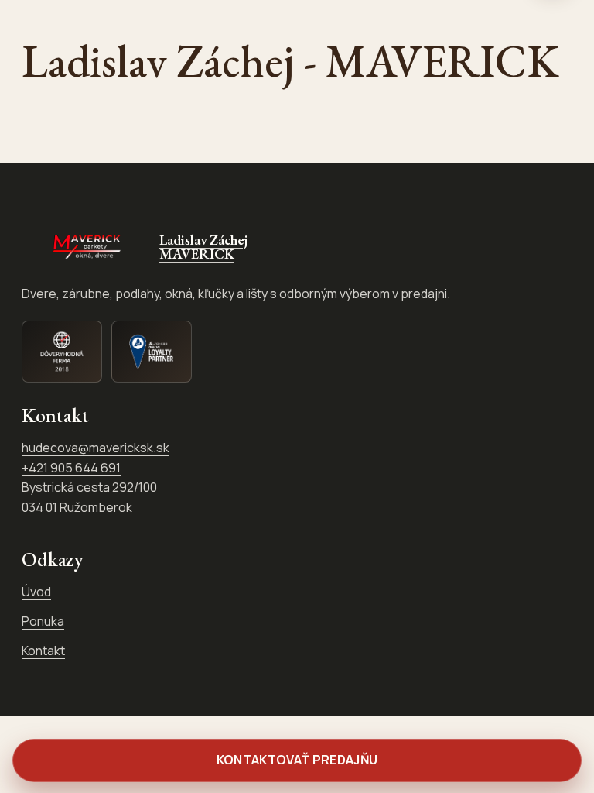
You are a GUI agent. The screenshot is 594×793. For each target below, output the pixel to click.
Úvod (36, 591)
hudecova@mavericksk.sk (95, 447)
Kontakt (43, 650)
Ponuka (43, 621)
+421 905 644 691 (71, 467)
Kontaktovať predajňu (297, 759)
